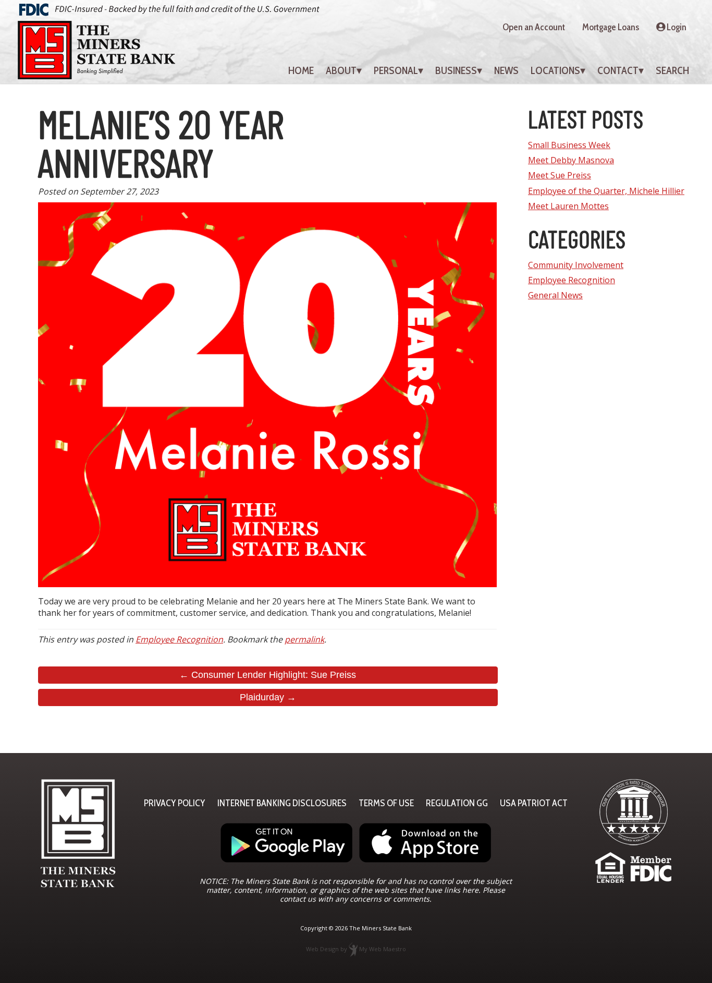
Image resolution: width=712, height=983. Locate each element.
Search (672, 70)
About (341, 70)
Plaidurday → (268, 697)
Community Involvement (575, 265)
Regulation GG (457, 803)
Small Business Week (569, 145)
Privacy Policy (174, 803)
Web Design (322, 949)
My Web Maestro (382, 949)
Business (456, 70)
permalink (304, 639)
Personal (396, 70)
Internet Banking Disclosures (282, 803)
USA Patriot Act (534, 803)
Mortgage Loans (610, 27)
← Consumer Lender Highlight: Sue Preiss (267, 675)
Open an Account (533, 27)
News (506, 70)
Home (301, 70)
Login (675, 27)
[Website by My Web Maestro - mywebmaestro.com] (353, 949)
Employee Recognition (179, 639)
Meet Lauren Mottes (568, 206)
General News (555, 295)
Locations (555, 70)
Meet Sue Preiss (559, 175)
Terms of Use (386, 803)
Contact (618, 70)
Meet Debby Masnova (571, 160)
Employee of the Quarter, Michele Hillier (606, 191)
